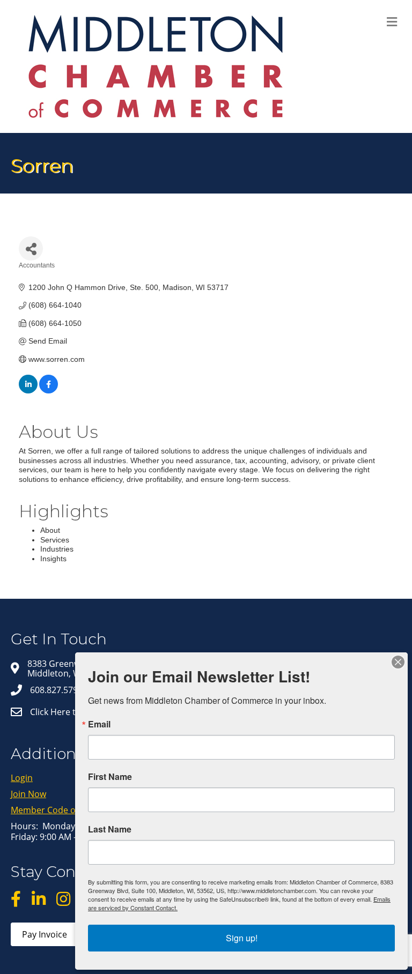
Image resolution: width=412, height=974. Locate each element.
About (50, 530)
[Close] (398, 662)
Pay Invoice (44, 934)
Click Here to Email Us (74, 712)
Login (22, 778)
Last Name (109, 829)
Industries (56, 549)
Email (99, 724)
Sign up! (242, 938)
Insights (53, 558)
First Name (110, 776)
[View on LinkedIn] (28, 390)
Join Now (28, 794)
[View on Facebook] (48, 390)
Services (54, 540)
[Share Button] (31, 248)
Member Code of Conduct (63, 810)
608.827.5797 (56, 690)
